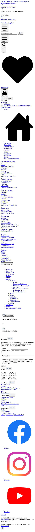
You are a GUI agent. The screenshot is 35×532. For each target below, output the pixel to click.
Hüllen (12, 293)
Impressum (4, 405)
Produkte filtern (9, 315)
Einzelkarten (9, 305)
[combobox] (9, 34)
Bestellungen (26, 105)
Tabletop (8, 276)
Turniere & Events (6, 402)
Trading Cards (10, 272)
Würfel (12, 303)
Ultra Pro (15, 287)
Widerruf (3, 515)
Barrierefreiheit (5, 393)
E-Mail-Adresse (6, 350)
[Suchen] (18, 34)
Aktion (3, 348)
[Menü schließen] (1, 178)
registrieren (7, 104)
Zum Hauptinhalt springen (8, 1)
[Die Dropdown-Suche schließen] (21, 33)
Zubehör (8, 279)
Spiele (8, 277)
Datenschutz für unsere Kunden (10, 404)
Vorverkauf (9, 269)
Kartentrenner (14, 300)
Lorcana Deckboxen (19, 290)
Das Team (3, 399)
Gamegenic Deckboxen (20, 284)
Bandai (15, 282)
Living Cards (10, 274)
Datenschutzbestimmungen (17, 359)
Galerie (3, 400)
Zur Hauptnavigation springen (15, 2)
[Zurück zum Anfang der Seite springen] (2, 528)
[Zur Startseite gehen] (7, 23)
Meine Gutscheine (6, 107)
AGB (15, 361)
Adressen (20, 105)
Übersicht (4, 105)
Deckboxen (13, 280)
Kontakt (3, 386)
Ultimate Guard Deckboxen (21, 285)
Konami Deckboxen (19, 292)
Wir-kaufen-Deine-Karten (8, 19)
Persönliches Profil (12, 105)
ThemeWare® (5, 526)
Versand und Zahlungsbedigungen (10, 388)
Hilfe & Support (5, 385)
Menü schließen (8, 99)
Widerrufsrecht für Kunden (8, 389)
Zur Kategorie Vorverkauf (8, 161)
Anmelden (4, 102)
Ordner (12, 295)
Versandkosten (5, 519)
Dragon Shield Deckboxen (20, 289)
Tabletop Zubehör (15, 301)
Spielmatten (13, 297)
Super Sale (9, 271)
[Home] (19, 127)
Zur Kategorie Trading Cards (9, 187)
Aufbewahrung (14, 298)
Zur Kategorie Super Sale (8, 176)
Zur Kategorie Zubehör (7, 247)
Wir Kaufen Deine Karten (13, 308)
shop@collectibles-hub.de (8, 7)
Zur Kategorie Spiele (7, 231)
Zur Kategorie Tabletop (7, 213)
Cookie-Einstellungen (7, 397)
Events (8, 306)
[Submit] (1, 352)
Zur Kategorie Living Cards (9, 205)
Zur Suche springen (21, 1)
